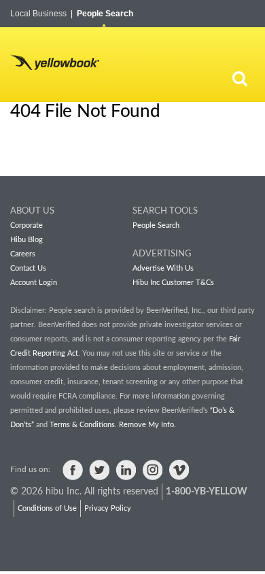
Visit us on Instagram (152, 470)
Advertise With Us (163, 268)
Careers (22, 254)
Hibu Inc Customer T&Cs (173, 282)
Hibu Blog (26, 239)
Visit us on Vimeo (179, 470)
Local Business (41, 13)
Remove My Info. (147, 424)
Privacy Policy (107, 508)
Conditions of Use (47, 508)
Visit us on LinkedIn (126, 470)
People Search (105, 13)
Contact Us (28, 268)
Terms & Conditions (82, 424)
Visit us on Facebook (73, 470)
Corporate (26, 225)
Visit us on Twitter (99, 470)
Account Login (33, 282)
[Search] (240, 78)
